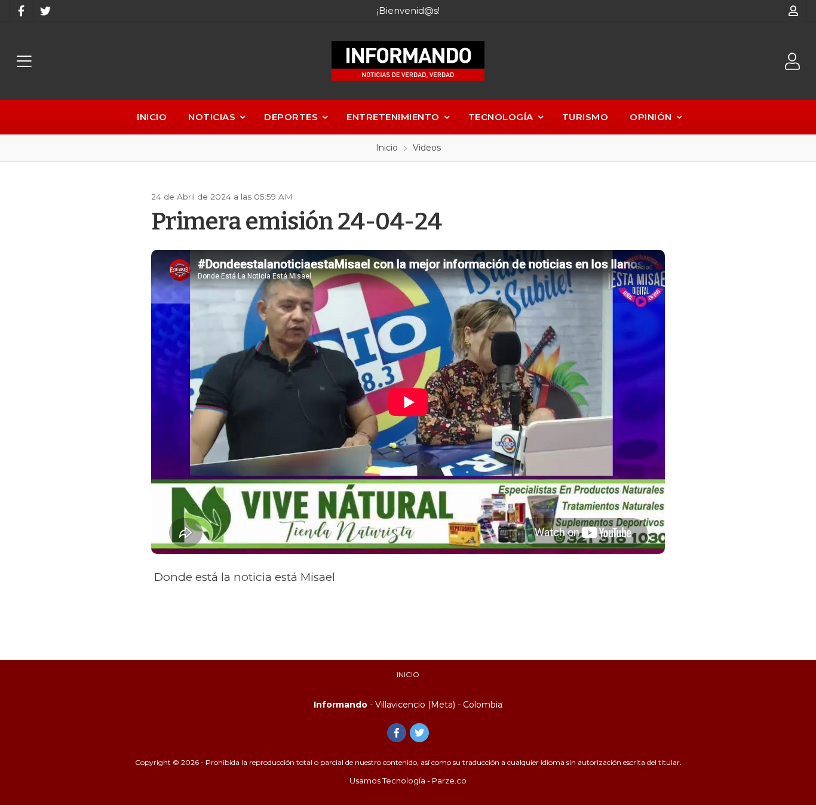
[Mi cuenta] (793, 11)
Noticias (211, 117)
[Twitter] (45, 11)
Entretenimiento (393, 117)
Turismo (585, 117)
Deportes (291, 117)
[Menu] (24, 61)
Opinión (651, 117)
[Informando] (408, 61)
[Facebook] (21, 11)
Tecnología (500, 117)
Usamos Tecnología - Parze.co (408, 780)
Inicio (152, 117)
